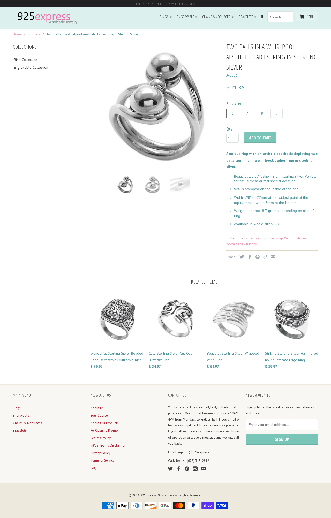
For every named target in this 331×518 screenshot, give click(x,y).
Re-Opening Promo (104, 430)
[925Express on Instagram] (195, 468)
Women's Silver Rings (241, 244)
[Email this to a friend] (271, 257)
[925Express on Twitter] (170, 468)
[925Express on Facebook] (178, 468)
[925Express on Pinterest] (187, 468)
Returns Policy (101, 438)
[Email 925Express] (203, 468)
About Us (97, 408)
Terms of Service (103, 460)
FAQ (93, 468)
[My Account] (262, 17)
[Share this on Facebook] (248, 257)
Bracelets (247, 17)
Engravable (187, 17)
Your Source (99, 415)
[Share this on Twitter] (240, 256)
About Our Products (105, 423)
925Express (148, 495)
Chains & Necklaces (218, 17)
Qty (229, 128)
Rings (166, 17)
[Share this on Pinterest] (256, 257)
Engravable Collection (31, 67)
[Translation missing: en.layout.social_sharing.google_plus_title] (264, 257)
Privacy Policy (100, 453)
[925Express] (49, 18)
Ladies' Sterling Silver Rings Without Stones (275, 238)
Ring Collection (25, 59)
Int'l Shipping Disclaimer (108, 445)
